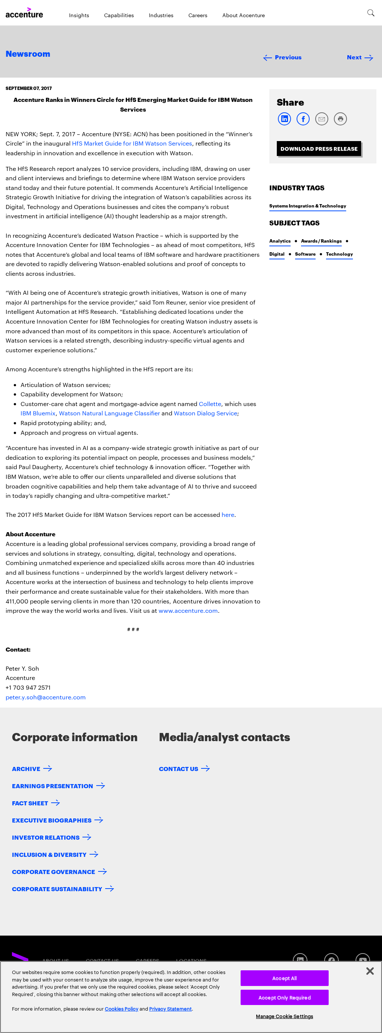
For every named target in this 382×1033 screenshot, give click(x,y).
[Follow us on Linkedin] (300, 960)
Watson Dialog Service (205, 413)
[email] (321, 124)
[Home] (24, 12)
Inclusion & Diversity (49, 854)
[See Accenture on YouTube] (363, 960)
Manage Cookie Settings (284, 1015)
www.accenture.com (188, 610)
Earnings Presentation (52, 785)
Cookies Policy (121, 1008)
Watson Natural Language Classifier (109, 413)
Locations (191, 960)
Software (305, 253)
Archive (26, 768)
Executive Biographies (51, 819)
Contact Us (178, 768)
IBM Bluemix (38, 413)
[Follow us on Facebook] (331, 960)
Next (354, 56)
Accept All (284, 977)
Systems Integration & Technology (307, 205)
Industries (161, 15)
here (228, 514)
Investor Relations (45, 837)
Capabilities (119, 15)
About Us (55, 960)
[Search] (371, 13)
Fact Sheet (30, 802)
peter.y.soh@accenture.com (46, 697)
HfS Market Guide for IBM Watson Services (132, 143)
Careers (197, 15)
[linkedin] (284, 124)
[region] (191, 997)
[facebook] (302, 124)
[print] (340, 124)
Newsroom (28, 54)
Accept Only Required (285, 997)
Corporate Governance (53, 871)
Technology (339, 253)
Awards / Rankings (321, 240)
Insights (79, 15)
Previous (288, 56)
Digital (277, 253)
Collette (210, 404)
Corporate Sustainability (57, 888)
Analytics (280, 240)
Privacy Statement (170, 1008)
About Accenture (243, 15)
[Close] (370, 971)
